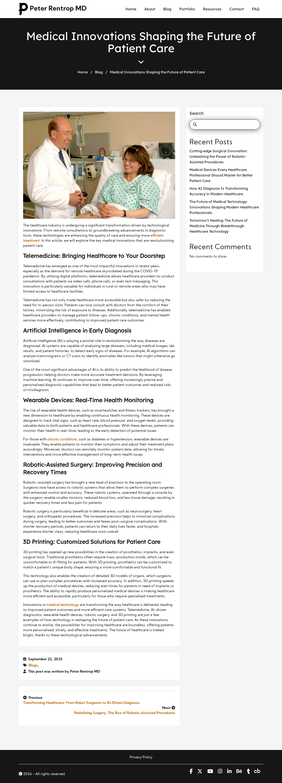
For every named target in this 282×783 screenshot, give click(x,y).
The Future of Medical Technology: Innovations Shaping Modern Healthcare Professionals (224, 207)
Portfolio (187, 9)
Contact (236, 9)
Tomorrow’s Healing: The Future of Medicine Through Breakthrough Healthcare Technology (218, 226)
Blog (167, 9)
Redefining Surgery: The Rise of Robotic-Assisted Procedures (124, 713)
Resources (212, 9)
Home (131, 9)
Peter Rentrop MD (58, 9)
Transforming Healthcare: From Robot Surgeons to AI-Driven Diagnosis (81, 703)
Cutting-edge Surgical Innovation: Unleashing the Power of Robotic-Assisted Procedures (218, 156)
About (149, 9)
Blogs (33, 665)
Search (196, 113)
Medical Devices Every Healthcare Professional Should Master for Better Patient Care (221, 175)
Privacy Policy (141, 757)
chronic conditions (62, 439)
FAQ (255, 9)
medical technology (62, 605)
